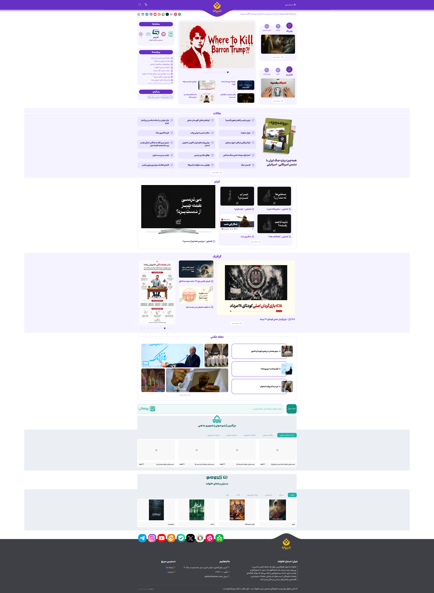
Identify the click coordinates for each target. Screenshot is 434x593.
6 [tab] (211, 72)
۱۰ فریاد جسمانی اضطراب (162, 67)
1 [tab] (228, 72)
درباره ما (170, 572)
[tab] (289, 28)
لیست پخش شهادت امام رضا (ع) (245, 464)
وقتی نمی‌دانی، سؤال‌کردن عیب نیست (228, 95)
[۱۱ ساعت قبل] (245, 85)
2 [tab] (224, 72)
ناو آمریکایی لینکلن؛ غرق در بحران (237, 142)
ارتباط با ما (169, 567)
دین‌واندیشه (254, 14)
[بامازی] (148, 34)
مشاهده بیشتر (276, 57)
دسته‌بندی (289, 4)
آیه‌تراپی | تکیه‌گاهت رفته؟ (278, 236)
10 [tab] (141, 328)
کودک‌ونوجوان (283, 14)
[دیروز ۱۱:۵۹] (217, 45)
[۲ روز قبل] (178, 206)
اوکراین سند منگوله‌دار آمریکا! (199, 165)
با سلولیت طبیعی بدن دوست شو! (198, 307)
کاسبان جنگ (245, 165)
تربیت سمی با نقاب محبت (161, 70)
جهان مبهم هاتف (250, 524)
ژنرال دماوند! (245, 132)
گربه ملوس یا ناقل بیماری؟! (161, 77)
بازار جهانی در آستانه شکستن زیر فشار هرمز (155, 122)
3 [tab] (221, 72)
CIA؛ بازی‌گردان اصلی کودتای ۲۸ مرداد (277, 319)
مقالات (217, 113)
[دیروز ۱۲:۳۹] (287, 386)
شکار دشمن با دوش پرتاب (200, 132)
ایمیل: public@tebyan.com (216, 576)
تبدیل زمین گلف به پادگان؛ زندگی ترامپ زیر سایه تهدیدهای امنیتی (154, 144)
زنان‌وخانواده (292, 14)
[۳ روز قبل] (274, 196)
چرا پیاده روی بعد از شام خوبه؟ (228, 82)
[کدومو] (163, 34)
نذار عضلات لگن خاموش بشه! (160, 80)
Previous (252, 45)
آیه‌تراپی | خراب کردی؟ (242, 209)
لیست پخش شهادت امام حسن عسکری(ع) (283, 464)
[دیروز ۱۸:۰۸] (287, 351)
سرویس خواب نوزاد (153, 97)
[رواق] (155, 32)
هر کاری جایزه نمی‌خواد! (190, 81)
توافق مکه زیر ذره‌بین (202, 155)
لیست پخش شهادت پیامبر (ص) (165, 464)
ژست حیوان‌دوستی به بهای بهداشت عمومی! (156, 73)
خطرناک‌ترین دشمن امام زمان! (160, 58)
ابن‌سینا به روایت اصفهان (269, 386)
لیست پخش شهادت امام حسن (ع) (204, 464)
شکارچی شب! (246, 236)
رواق (156, 37)
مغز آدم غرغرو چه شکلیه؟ (162, 61)
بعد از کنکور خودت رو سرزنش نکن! (190, 95)
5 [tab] (214, 72)
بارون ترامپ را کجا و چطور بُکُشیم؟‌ (237, 120)
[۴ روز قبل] (237, 196)
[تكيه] (140, 34)
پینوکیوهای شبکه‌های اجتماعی (160, 64)
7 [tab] (208, 72)
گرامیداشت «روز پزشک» (269, 368)
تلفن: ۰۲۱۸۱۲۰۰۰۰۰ (221, 572)
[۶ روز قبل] (196, 269)
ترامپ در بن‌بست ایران (160, 155)
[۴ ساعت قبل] (206, 98)
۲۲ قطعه (141, 464)
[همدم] (171, 34)
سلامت (276, 14)
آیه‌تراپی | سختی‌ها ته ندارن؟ (277, 209)
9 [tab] (145, 328)
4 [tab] (218, 72)
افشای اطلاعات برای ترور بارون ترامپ (155, 165)
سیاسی (270, 14)
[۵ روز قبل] (274, 223)
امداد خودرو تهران (166, 97)
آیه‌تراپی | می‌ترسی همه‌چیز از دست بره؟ (197, 241)
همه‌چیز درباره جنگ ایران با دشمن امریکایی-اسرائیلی (281, 162)
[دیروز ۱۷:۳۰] (287, 369)
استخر (212, 524)
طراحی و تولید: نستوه (144, 589)
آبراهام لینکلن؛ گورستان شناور (198, 120)
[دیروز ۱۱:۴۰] (153, 380)
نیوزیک (242, 14)
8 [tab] (204, 72)
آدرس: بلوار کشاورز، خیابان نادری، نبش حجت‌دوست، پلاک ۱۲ (206, 567)
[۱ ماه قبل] (278, 88)
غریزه (293, 524)
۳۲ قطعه (222, 464)
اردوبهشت (171, 524)
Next (182, 45)
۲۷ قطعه (182, 464)
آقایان (247, 14)
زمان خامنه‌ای (263, 14)
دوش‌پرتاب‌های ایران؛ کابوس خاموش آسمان (196, 144)
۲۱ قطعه (262, 464)
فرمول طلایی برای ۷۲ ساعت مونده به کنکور (194, 281)
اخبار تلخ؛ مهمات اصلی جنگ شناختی (236, 155)
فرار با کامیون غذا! (162, 132)
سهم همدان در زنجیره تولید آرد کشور (264, 351)
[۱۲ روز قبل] (278, 44)
